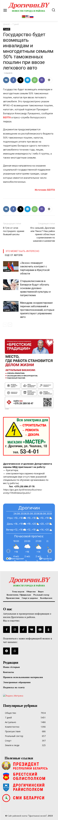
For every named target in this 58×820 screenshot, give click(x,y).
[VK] (6, 80)
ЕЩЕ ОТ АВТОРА (14, 255)
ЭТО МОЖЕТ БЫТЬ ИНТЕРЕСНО (22, 251)
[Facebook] (13, 80)
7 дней (6, 29)
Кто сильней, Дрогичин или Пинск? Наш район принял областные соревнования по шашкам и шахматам (42, 234)
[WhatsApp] (35, 80)
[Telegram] (27, 80)
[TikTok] (23, 629)
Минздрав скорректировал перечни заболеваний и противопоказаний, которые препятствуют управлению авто (37, 309)
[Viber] (42, 80)
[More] (49, 80)
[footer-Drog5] (29, 787)
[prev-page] (5, 325)
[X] (20, 80)
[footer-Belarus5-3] (29, 765)
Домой (6, 24)
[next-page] (10, 325)
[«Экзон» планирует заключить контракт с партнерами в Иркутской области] (11, 266)
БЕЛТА (7, 117)
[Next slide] (49, 551)
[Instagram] (14, 629)
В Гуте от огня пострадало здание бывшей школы (13, 231)
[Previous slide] (8, 551)
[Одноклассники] (48, 629)
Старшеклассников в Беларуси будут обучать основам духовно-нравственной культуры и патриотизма (35, 288)
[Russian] (32, 16)
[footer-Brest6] (29, 776)
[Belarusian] (24, 16)
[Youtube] (40, 629)
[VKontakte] (31, 629)
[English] (28, 16)
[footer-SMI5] (29, 798)
